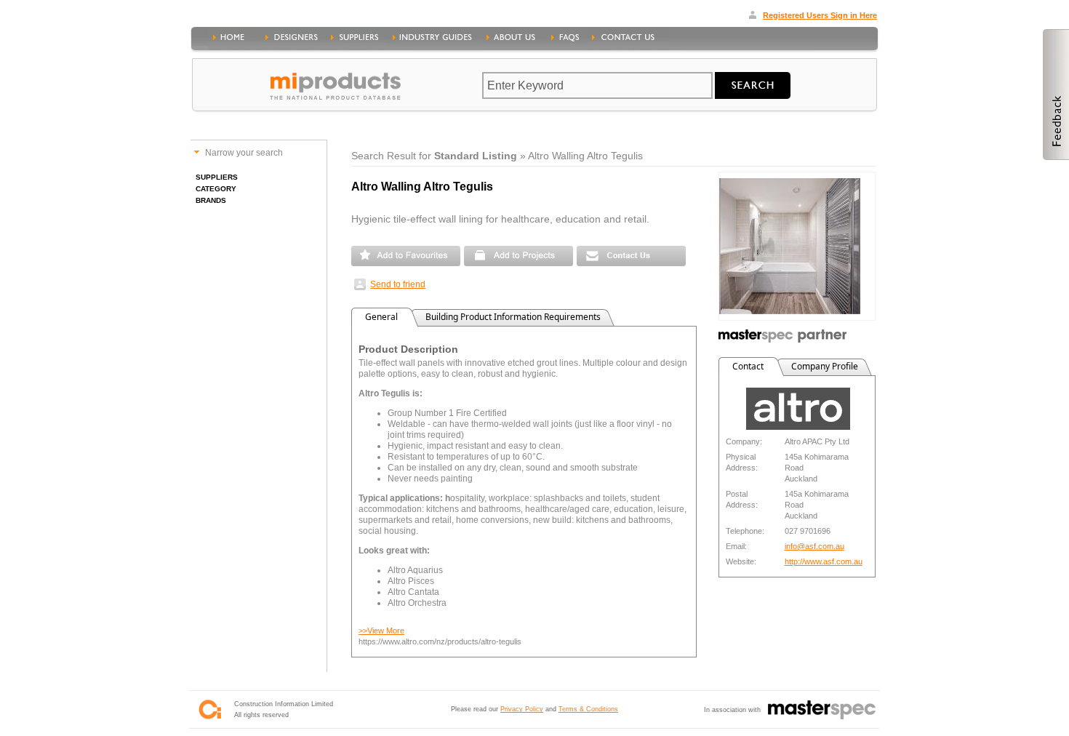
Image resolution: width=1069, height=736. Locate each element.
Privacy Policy (521, 709)
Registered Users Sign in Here (820, 15)
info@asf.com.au (814, 546)
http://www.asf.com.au (823, 561)
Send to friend (397, 284)
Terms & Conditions (588, 709)
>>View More (381, 630)
